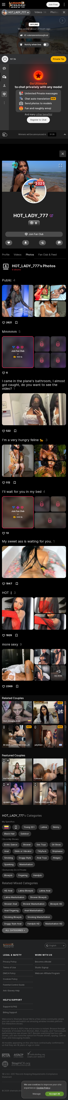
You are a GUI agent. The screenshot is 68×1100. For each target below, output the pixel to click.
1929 (9, 635)
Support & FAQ (10, 1007)
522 (8, 430)
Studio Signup (42, 967)
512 (8, 482)
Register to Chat (38, 120)
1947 (9, 583)
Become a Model (43, 962)
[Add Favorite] (5, 59)
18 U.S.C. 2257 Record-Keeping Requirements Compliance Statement (30, 1075)
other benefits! (44, 114)
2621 (9, 322)
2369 (9, 686)
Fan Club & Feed (47, 254)
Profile (5, 254)
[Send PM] (59, 242)
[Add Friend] (42, 242)
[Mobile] (16, 827)
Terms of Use (9, 967)
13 (7, 533)
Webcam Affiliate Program (47, 973)
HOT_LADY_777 (13, 815)
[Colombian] (6, 827)
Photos (56, 12)
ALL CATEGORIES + (15, 930)
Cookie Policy (43, 1088)
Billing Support (10, 1012)
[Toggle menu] (3, 4)
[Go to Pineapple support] (5, 1064)
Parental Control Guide (13, 985)
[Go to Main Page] (20, 4)
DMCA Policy (9, 973)
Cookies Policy (10, 979)
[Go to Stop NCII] (21, 1064)
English (52, 945)
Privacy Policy (10, 962)
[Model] (62, 153)
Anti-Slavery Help (11, 991)
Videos (40, 12)
